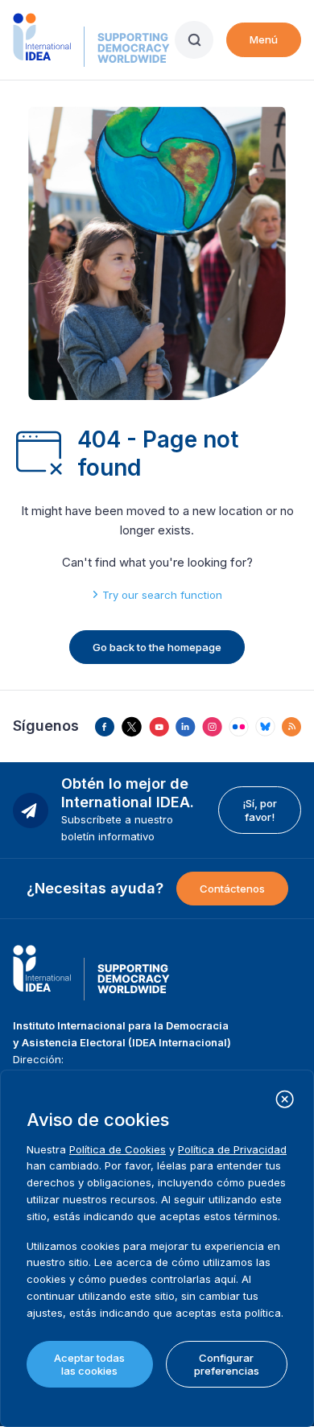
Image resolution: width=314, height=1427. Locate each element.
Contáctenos (232, 888)
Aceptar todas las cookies (89, 1364)
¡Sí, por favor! (259, 810)
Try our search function (162, 594)
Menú (264, 39)
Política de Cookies (117, 1149)
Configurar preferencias (226, 1364)
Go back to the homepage (157, 647)
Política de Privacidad (232, 1149)
